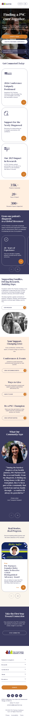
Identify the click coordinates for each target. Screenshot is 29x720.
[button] (17, 269)
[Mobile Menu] (25, 3)
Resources (5, 679)
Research (4, 665)
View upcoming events (11, 370)
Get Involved (5, 669)
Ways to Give (8, 394)
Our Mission (8, 307)
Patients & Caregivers (8, 660)
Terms (21, 715)
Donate (20, 3)
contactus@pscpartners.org (14, 705)
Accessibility (14, 715)
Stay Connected (14, 633)
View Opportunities (10, 418)
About (3, 674)
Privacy (7, 715)
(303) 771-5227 (14, 703)
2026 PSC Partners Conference (14, 42)
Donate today (14, 36)
